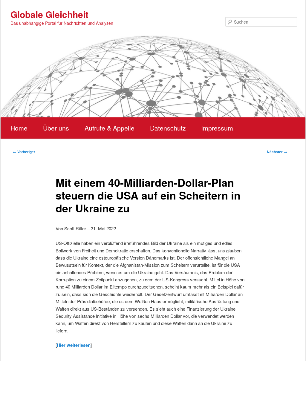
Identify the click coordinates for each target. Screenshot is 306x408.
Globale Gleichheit (49, 14)
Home (18, 127)
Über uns (56, 127)
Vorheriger (24, 151)
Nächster (277, 151)
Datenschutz (168, 127)
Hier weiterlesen (74, 345)
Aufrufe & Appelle (109, 127)
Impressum (217, 127)
